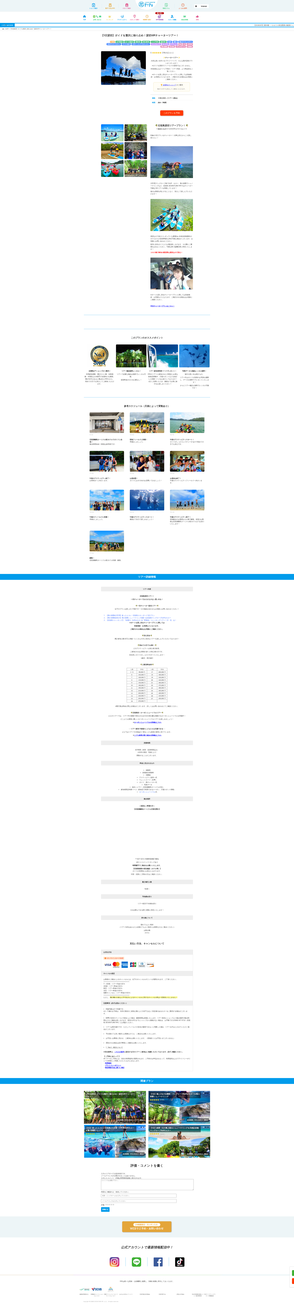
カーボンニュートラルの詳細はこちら (147, 722)
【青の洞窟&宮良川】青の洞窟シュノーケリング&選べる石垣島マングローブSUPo (136, 618)
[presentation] (87, 1106)
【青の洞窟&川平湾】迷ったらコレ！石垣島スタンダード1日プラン (130, 615)
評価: (103, 1205)
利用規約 (108, 1063)
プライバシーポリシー (113, 1065)
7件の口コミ (168, 53)
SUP (7, 29)
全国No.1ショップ (169, 85)
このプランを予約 (171, 113)
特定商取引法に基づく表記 (114, 1067)
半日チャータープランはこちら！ (162, 306)
